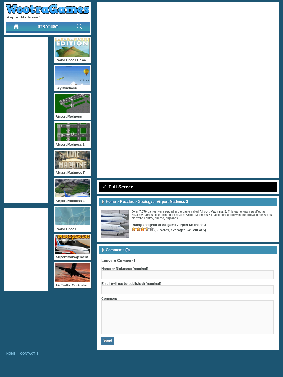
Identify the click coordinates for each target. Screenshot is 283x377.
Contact (27, 353)
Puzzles (127, 202)
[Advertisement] (26, 120)
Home (111, 202)
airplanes (172, 218)
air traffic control (142, 218)
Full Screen (121, 187)
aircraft (159, 218)
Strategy (48, 26)
